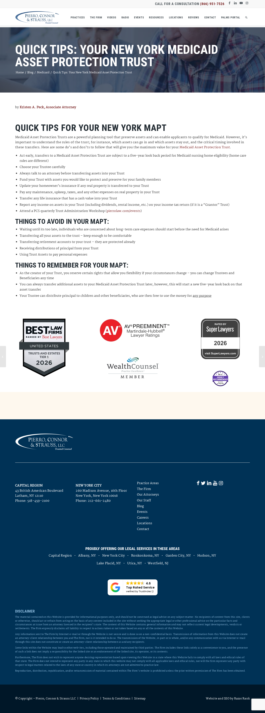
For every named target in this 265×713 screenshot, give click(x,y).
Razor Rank (242, 698)
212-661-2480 (99, 501)
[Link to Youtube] (241, 3)
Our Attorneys (148, 494)
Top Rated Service (140, 587)
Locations (144, 523)
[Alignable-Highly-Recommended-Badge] (220, 378)
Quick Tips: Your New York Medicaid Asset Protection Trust (116, 55)
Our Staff (144, 500)
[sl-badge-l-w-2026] (220, 339)
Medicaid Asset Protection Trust (204, 147)
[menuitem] (77, 17)
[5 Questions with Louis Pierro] (262, 356)
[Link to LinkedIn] (235, 3)
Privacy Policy (89, 698)
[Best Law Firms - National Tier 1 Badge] (44, 348)
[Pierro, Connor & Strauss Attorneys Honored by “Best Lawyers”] (3, 356)
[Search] (246, 17)
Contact (143, 529)
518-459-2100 (38, 501)
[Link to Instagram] (247, 3)
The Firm (144, 489)
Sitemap (140, 698)
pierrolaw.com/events (123, 211)
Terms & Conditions (116, 698)
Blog (140, 506)
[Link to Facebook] (229, 3)
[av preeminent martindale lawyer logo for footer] (133, 331)
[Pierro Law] (37, 17)
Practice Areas (148, 483)
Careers (143, 517)
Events (142, 512)
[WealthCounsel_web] (132, 368)
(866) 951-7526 (212, 4)
